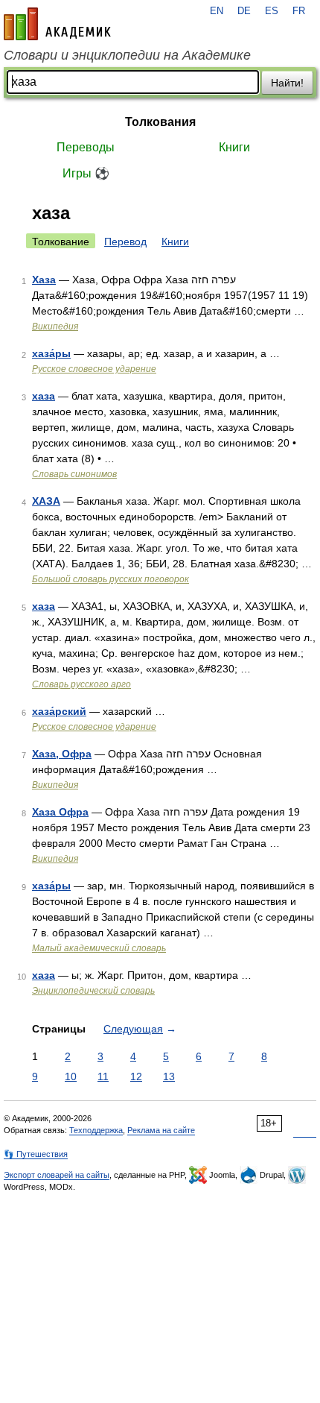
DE (244, 11)
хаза (43, 396)
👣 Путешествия (36, 1154)
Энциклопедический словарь (93, 991)
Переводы (86, 147)
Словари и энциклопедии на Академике (127, 55)
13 (169, 1076)
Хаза (44, 280)
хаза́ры (51, 353)
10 (71, 1076)
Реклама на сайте (161, 1130)
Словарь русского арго (81, 684)
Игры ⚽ (86, 173)
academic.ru (57, 23)
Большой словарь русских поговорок (110, 579)
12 (136, 1076)
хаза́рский (59, 711)
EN (216, 11)
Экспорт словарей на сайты (56, 1174)
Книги (234, 147)
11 (103, 1076)
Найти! (287, 83)
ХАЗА (46, 501)
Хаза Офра (60, 812)
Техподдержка (96, 1130)
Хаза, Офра (62, 754)
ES (271, 11)
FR (298, 11)
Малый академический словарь (99, 948)
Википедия (55, 326)
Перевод (125, 242)
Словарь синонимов (74, 474)
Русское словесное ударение (94, 369)
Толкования (160, 122)
